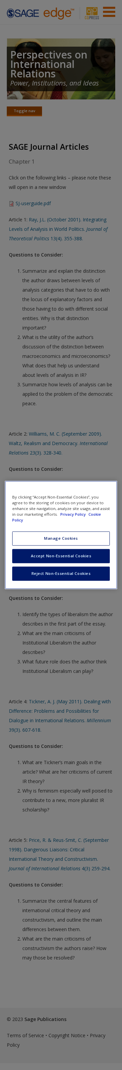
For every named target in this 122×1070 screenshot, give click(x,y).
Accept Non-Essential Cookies (61, 556)
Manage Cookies (61, 538)
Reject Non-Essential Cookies (61, 573)
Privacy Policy (73, 514)
